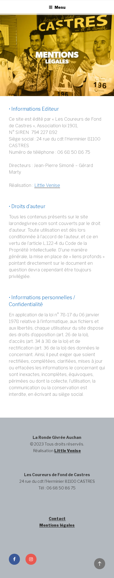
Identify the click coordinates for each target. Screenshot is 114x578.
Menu (60, 7)
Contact (57, 518)
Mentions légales (57, 525)
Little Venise (47, 185)
